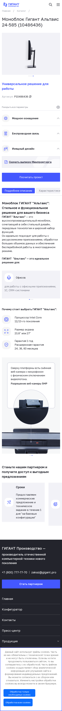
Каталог (21, 11)
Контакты (9, 620)
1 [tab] (29, 299)
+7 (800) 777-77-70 (14, 572)
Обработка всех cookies (18, 702)
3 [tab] (31, 299)
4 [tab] (32, 299)
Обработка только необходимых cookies (19, 693)
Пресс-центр (11, 630)
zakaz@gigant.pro (43, 572)
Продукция (10, 641)
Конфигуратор (12, 609)
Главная (6, 11)
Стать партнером (31, 584)
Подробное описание (18, 190)
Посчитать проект (31, 177)
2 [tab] (30, 299)
